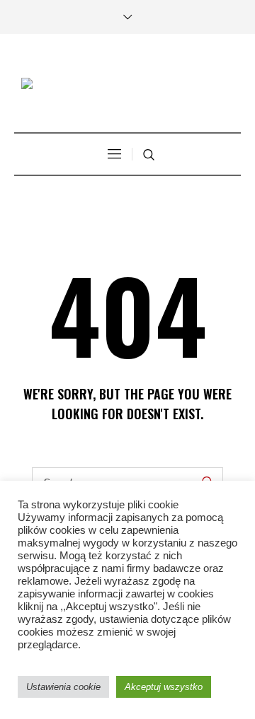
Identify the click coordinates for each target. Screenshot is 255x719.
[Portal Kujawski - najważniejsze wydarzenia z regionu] (127, 85)
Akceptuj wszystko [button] (164, 687)
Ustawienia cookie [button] (63, 687)
